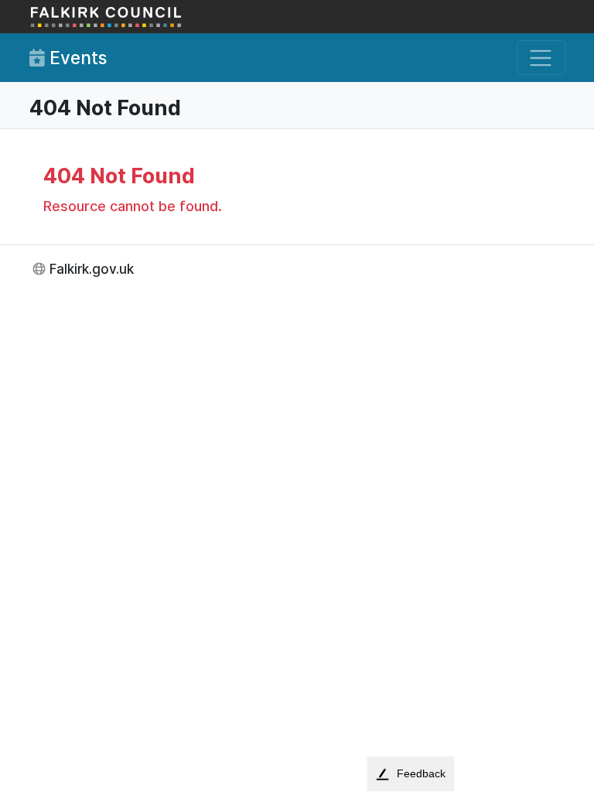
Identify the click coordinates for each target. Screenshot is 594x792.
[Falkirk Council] (106, 16)
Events (76, 57)
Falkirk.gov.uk (92, 269)
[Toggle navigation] (541, 57)
